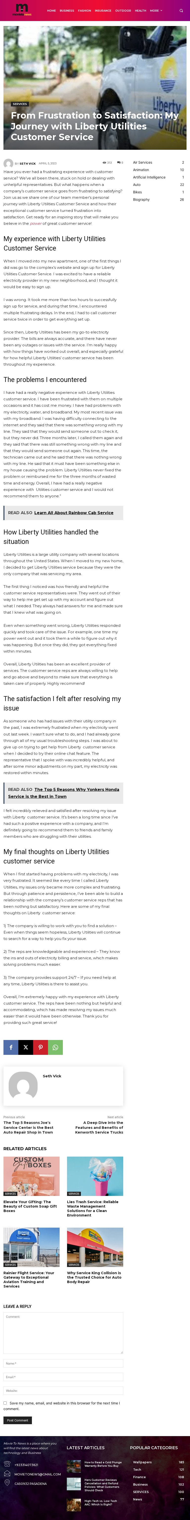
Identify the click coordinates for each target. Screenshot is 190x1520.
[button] (181, 10)
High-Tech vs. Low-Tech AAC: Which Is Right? (101, 1502)
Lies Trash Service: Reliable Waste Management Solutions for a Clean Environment (93, 1209)
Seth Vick (28, 163)
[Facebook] (10, 1047)
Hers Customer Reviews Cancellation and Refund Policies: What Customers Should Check (102, 1485)
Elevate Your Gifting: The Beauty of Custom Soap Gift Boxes (30, 1206)
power (36, 223)
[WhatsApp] (55, 1047)
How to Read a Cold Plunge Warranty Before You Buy (103, 1464)
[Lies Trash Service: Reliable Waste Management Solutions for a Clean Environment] (95, 1176)
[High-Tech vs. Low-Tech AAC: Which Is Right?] (74, 1505)
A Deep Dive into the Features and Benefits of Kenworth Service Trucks (99, 1127)
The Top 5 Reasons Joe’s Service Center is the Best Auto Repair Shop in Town (28, 1127)
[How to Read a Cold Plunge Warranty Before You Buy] (74, 1466)
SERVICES (20, 104)
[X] (25, 1047)
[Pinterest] (40, 1047)
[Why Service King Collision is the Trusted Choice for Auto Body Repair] (95, 1247)
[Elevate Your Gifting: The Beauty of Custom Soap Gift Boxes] (31, 1176)
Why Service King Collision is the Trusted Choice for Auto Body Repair (94, 1277)
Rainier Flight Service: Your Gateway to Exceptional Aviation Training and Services (28, 1280)
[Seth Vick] (9, 164)
